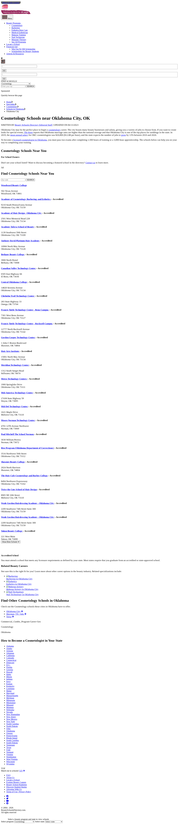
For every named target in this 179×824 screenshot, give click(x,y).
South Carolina (12, 740)
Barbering (16, 28)
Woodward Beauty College (14, 185)
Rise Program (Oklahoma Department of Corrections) (27, 448)
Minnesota (10, 700)
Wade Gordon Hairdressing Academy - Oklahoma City (27, 503)
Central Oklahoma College (14, 282)
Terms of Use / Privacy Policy (18, 792)
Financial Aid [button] (11, 47)
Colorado (10, 658)
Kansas (9, 684)
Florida (9, 667)
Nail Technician (18, 37)
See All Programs (19, 42)
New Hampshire (13, 714)
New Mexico (11, 719)
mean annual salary (19, 135)
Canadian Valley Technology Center (18, 268)
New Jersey (11, 717)
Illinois (9, 677)
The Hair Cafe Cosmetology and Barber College (24, 475)
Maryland (10, 693)
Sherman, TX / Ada (15, 614)
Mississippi (10, 703)
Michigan (10, 698)
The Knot (28, 132)
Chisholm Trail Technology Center (18, 296)
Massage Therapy (19, 39)
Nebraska (10, 710)
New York (10, 721)
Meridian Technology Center (15, 365)
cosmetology (54, 130)
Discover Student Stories (16, 787)
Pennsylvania (11, 736)
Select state (39, 821)
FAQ (8, 775)
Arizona (9, 651)
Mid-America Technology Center (17, 393)
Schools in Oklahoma (15, 109)
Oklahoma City (13, 611)
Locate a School (13, 44)
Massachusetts (12, 696)
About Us (10, 777)
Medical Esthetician (20, 32)
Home (8, 102)
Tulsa (9, 616)
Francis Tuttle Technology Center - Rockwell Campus (27, 323)
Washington (11, 757)
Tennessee (10, 745)
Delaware (10, 663)
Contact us (90, 162)
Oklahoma (10, 731)
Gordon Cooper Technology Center (18, 337)
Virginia (9, 754)
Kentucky (10, 686)
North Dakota (12, 726)
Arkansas (10, 653)
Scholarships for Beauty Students (25, 51)
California (10, 655)
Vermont (9, 752)
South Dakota (12, 743)
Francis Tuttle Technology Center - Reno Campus (25, 310)
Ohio (8, 728)
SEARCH (30, 86)
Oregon (9, 733)
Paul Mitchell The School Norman (17, 434)
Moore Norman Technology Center (18, 420)
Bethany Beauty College (13, 254)
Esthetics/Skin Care (20, 30)
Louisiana (10, 688)
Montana (10, 707)
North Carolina (12, 724)
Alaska (9, 648)
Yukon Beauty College (12, 531)
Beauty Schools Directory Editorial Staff (33, 125)
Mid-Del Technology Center (14, 406)
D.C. (8, 665)
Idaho (8, 674)
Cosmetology (17, 25)
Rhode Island (11, 738)
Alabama (10, 646)
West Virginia (12, 759)
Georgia (9, 670)
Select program (7, 821)
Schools (10, 542)
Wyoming (10, 764)
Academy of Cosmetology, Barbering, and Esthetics (26, 199)
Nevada (9, 712)
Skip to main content (10, 3)
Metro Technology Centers (14, 379)
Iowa (8, 681)
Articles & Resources (15, 54)
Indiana (9, 679)
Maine (9, 691)
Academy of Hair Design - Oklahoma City (21, 213)
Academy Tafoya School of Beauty (18, 227)
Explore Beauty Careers (16, 782)
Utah (8, 750)
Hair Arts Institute (10, 351)
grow (123, 135)
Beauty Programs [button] (13, 23)
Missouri (9, 705)
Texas (8, 747)
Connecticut (11, 660)
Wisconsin (10, 761)
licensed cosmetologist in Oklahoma (30, 140)
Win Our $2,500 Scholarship (23, 49)
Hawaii (9, 672)
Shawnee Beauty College (13, 462)
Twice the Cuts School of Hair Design (19, 489)
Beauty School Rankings (16, 785)
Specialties (10, 104)
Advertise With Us (14, 789)
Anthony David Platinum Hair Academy (20, 240)
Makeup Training (19, 35)
